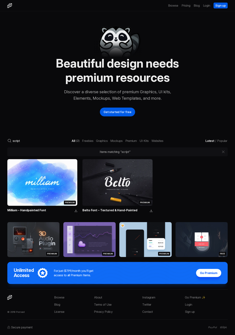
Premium (131, 141)
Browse (173, 5)
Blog (197, 5)
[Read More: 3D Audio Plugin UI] (33, 239)
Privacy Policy (103, 312)
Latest (209, 141)
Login (206, 5)
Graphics (102, 141)
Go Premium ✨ (195, 297)
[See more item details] (76, 211)
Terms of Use (103, 304)
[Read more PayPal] (212, 327)
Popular (222, 141)
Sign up (220, 5)
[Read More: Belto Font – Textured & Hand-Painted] (117, 182)
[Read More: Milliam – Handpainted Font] (42, 182)
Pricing (186, 5)
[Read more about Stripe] (223, 327)
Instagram (148, 297)
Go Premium (208, 273)
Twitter (146, 304)
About (98, 297)
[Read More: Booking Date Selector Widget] (202, 239)
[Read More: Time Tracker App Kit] (145, 239)
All (75, 141)
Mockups (116, 141)
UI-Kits (144, 141)
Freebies (87, 141)
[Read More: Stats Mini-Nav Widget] (89, 239)
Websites (157, 141)
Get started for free (117, 112)
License (59, 312)
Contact (147, 312)
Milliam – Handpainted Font (26, 210)
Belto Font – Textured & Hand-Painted (109, 210)
